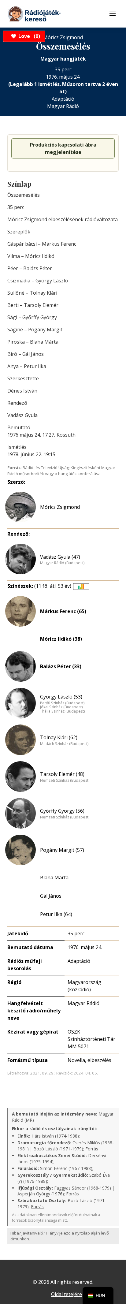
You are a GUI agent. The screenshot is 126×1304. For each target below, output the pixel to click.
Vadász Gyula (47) (60, 556)
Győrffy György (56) (62, 810)
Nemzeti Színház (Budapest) (64, 780)
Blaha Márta (54, 877)
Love (28, 36)
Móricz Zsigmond (60, 507)
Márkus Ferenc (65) (63, 611)
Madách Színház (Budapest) (64, 744)
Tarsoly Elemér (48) (62, 774)
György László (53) (61, 696)
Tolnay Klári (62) (58, 737)
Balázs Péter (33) (60, 666)
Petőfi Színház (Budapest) (62, 703)
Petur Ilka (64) (56, 914)
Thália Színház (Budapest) (62, 711)
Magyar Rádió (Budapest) (62, 563)
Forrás (91, 1149)
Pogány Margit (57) (62, 850)
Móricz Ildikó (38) (61, 638)
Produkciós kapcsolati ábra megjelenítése (63, 148)
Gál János (50, 895)
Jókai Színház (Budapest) (61, 707)
